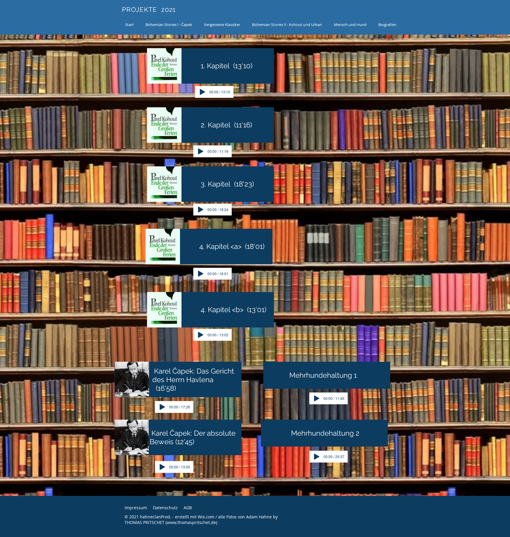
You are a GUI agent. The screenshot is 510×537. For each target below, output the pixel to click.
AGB (188, 507)
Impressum (136, 507)
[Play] (202, 92)
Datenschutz (165, 507)
